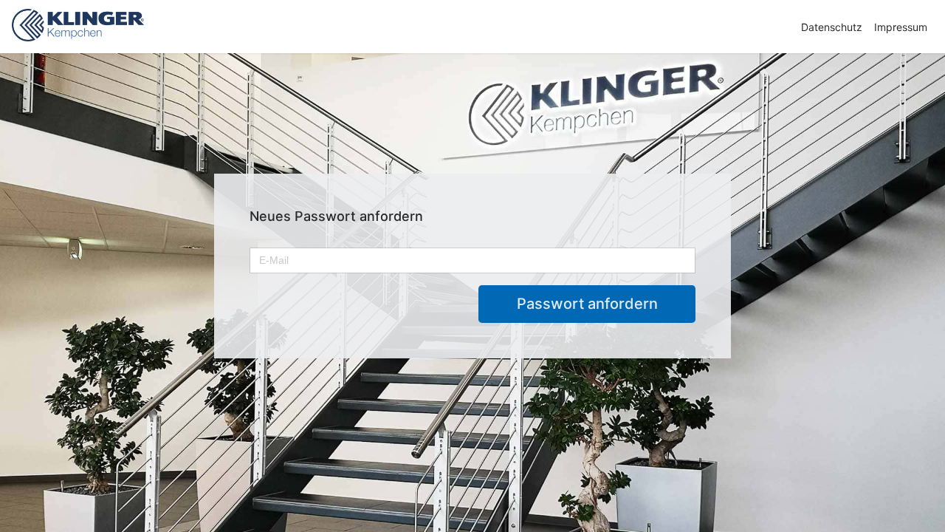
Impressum (900, 27)
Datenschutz (831, 27)
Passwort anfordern (587, 304)
